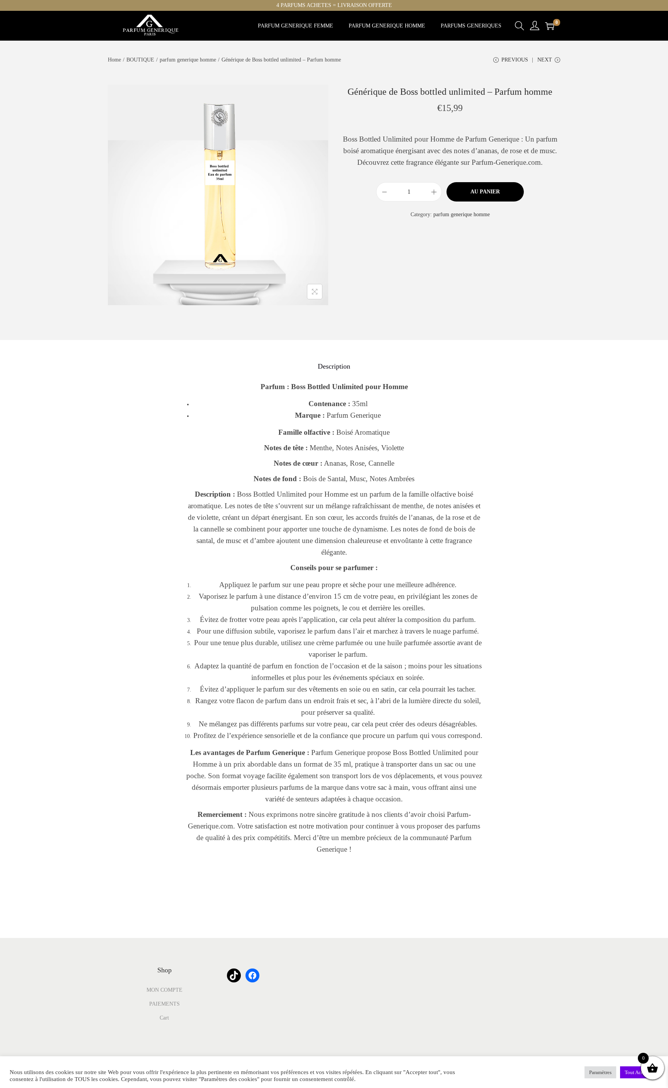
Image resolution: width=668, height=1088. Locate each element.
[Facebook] (252, 975)
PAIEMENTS (164, 1004)
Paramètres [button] (600, 1072)
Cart (164, 1018)
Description (334, 366)
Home (114, 60)
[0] (549, 26)
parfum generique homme (188, 60)
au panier (485, 192)
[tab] (334, 366)
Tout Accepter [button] (639, 1072)
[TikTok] (234, 975)
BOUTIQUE (140, 60)
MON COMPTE (164, 990)
